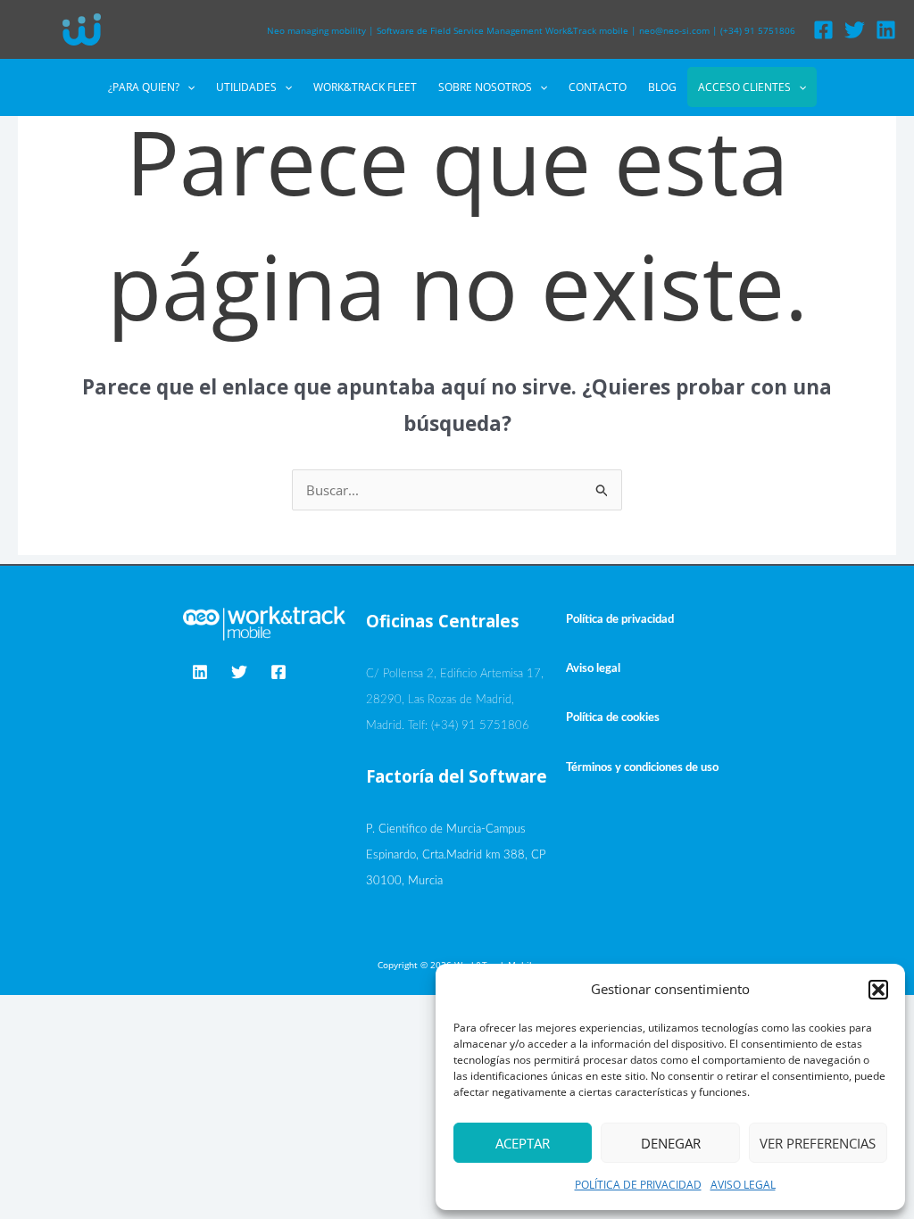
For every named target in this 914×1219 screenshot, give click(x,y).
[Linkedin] (886, 30)
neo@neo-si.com (674, 30)
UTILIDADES (246, 87)
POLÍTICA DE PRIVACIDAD (638, 1184)
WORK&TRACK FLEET (365, 87)
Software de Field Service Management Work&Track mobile (502, 30)
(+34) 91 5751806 (757, 30)
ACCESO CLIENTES (744, 87)
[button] (878, 990)
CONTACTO (598, 87)
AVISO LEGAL (743, 1184)
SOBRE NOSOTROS (485, 87)
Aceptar (522, 1143)
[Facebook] (823, 30)
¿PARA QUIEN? (143, 87)
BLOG (662, 87)
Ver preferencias (818, 1143)
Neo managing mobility (316, 30)
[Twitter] (854, 30)
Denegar (671, 1143)
